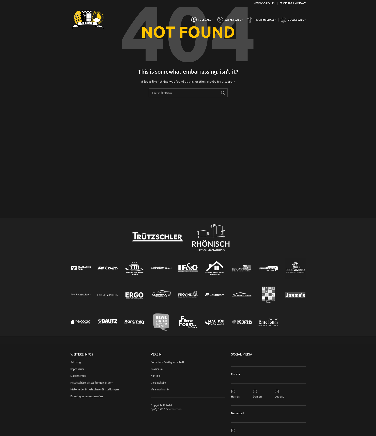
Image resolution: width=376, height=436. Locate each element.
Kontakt (155, 375)
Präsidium (157, 369)
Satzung (75, 362)
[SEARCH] (223, 92)
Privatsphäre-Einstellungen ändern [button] (91, 382)
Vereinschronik (160, 389)
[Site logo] (88, 19)
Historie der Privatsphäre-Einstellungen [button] (94, 389)
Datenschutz (78, 375)
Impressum (77, 369)
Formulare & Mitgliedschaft (167, 362)
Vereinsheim (158, 382)
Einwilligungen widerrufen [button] (86, 396)
